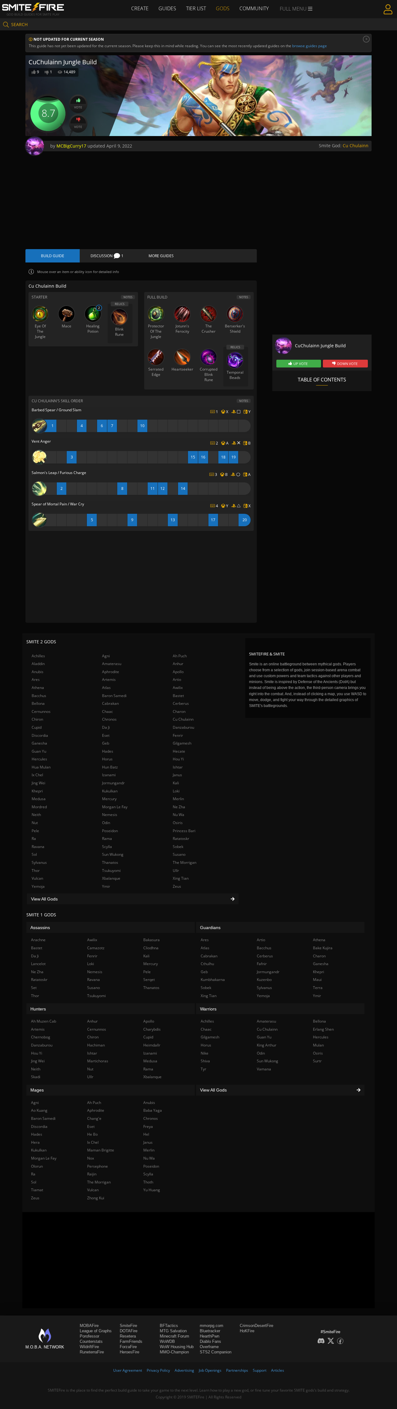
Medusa (39, 798)
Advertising (184, 1370)
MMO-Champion (174, 1352)
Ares (36, 679)
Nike (204, 1053)
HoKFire (247, 1331)
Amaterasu (111, 663)
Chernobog (40, 1037)
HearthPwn (209, 1336)
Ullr (176, 870)
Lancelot (38, 963)
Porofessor (89, 1336)
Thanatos (110, 862)
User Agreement (127, 1370)
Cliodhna (150, 948)
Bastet (178, 695)
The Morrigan (184, 862)
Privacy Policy (158, 1370)
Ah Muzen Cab (43, 1021)
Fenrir (178, 735)
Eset (105, 735)
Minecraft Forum (174, 1336)
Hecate (179, 751)
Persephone (97, 1166)
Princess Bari (184, 830)
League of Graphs (96, 1331)
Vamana (264, 1069)
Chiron (37, 719)
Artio (177, 679)
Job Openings (210, 1370)
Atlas (106, 687)
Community (254, 8)
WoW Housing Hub (177, 1346)
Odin (106, 822)
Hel (146, 1134)
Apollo (178, 671)
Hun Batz (110, 767)
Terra (318, 987)
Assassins (40, 927)
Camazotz (96, 948)
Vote (78, 107)
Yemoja (38, 886)
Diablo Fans (210, 1341)
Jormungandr (113, 783)
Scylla (107, 846)
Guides (167, 8)
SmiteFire (128, 1325)
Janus (177, 774)
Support (259, 1370)
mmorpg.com (211, 1325)
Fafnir (262, 963)
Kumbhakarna (213, 979)
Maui (317, 979)
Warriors (208, 1008)
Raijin (91, 1174)
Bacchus (39, 695)
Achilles (38, 656)
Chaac (107, 711)
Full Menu (294, 8)
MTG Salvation (173, 1331)
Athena (38, 687)
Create (140, 8)
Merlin (178, 798)
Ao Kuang (39, 1110)
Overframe (209, 1346)
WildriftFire (89, 1346)
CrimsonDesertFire (256, 1325)
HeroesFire (129, 1352)
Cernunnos (41, 711)
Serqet (149, 979)
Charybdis (152, 1029)
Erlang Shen (323, 1029)
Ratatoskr (181, 838)
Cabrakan (110, 703)
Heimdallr (151, 1045)
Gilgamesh (182, 743)
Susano (179, 854)
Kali (176, 783)
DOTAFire (128, 1331)
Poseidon (110, 830)
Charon (179, 711)
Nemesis (109, 814)
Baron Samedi (114, 695)
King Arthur (266, 1045)
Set (34, 987)
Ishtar (178, 767)
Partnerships (237, 1370)
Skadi (35, 1076)
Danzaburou (183, 727)
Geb (105, 743)
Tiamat (37, 1189)
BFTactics (169, 1325)
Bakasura (151, 939)
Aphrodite (110, 671)
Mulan (318, 1045)
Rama (107, 838)
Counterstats (91, 1341)
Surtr (317, 1061)
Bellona (38, 703)
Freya (148, 1126)
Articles (277, 1370)
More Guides (161, 255)
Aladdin (38, 663)
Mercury (109, 798)
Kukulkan (110, 791)
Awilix (178, 687)
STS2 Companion (215, 1352)
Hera (35, 1142)
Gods (223, 8)
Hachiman (96, 1045)
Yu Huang (151, 1189)
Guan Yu (39, 751)
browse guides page (309, 45)
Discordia (40, 735)
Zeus (177, 886)
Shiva (205, 1061)
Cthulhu (207, 963)
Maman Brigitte (100, 1150)
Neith (36, 814)
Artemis (109, 679)
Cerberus (181, 703)
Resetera (128, 1336)
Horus (107, 759)
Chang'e (94, 1118)
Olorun (37, 1166)
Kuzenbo (264, 979)
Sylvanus (39, 862)
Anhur (178, 663)
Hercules (39, 759)
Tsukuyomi (111, 870)
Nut (35, 822)
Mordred (39, 806)
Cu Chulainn (355, 145)
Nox (90, 1158)
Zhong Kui (95, 1198)
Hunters (38, 1008)
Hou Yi (178, 759)
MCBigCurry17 (71, 146)
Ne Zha (179, 806)
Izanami (109, 774)
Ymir (106, 886)
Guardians (210, 927)
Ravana (38, 846)
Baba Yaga (152, 1110)
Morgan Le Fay (114, 806)
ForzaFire (128, 1346)
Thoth (148, 1182)
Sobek (178, 846)
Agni (106, 656)
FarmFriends (131, 1341)
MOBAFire (89, 1325)
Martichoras (97, 1061)
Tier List (196, 8)
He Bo (92, 1134)
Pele (35, 830)
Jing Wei (38, 783)
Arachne (38, 939)
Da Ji (106, 727)
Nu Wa (178, 814)
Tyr (203, 1069)
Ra (34, 838)
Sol (34, 854)
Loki (176, 791)
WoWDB (167, 1341)
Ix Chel (37, 774)
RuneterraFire (92, 1352)
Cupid (37, 727)
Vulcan (37, 878)
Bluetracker (210, 1331)
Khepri (37, 791)
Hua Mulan (41, 767)
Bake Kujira (322, 948)
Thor (36, 870)
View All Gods (44, 898)
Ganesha (39, 743)
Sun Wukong (112, 854)
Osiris (178, 822)
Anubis (37, 671)
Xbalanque (111, 878)
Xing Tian (181, 878)
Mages (37, 1090)
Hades (107, 751)
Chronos (109, 719)
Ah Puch (180, 656)
